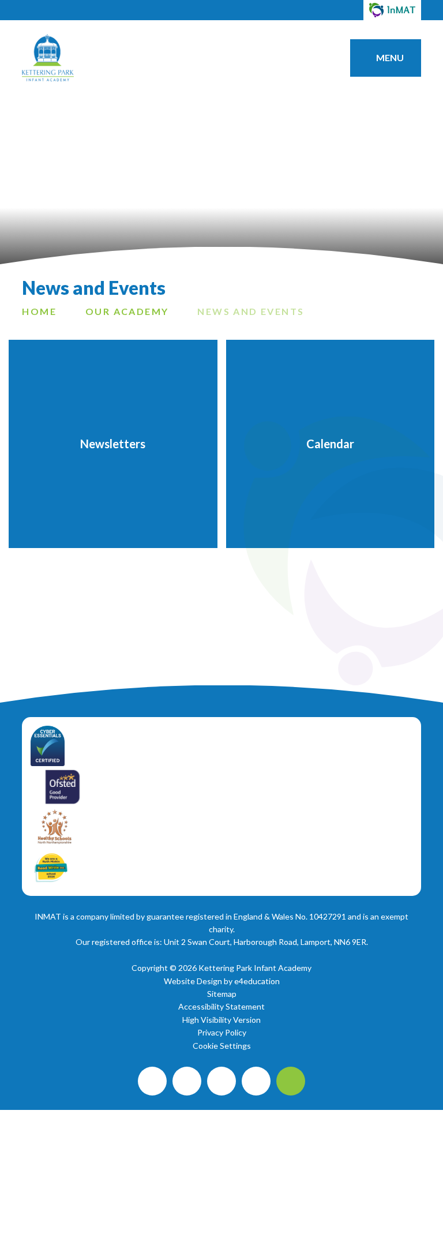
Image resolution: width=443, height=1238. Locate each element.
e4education (257, 981)
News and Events (250, 311)
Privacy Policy (221, 1032)
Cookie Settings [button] (222, 1046)
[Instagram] (186, 1081)
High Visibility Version (221, 1020)
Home (39, 311)
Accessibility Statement (221, 1006)
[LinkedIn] (256, 1081)
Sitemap (221, 994)
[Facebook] (152, 1081)
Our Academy (126, 311)
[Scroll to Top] (290, 1081)
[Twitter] (221, 1081)
